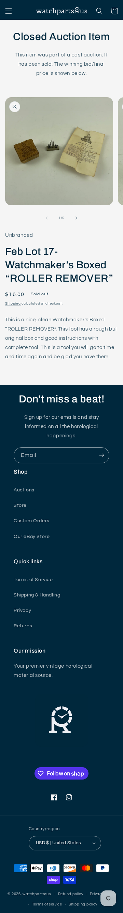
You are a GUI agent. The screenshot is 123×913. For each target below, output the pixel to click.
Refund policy (70, 894)
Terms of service (47, 904)
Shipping (13, 303)
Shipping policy (83, 904)
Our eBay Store (32, 536)
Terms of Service (33, 579)
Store (20, 505)
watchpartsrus (37, 894)
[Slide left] (46, 218)
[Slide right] (76, 218)
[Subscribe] (101, 455)
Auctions (24, 490)
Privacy (22, 610)
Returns (23, 625)
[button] (8, 10)
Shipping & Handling (37, 595)
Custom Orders (32, 520)
